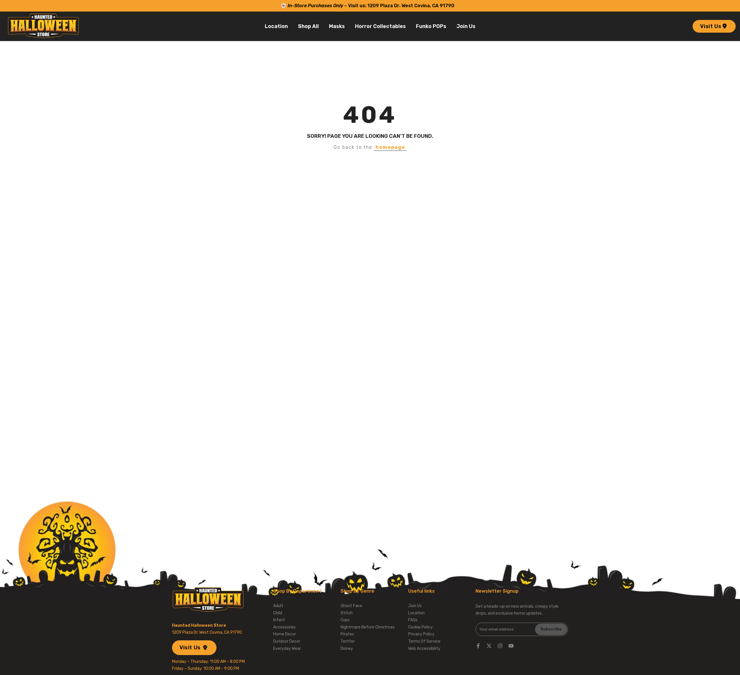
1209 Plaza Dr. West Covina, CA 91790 (207, 632)
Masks (337, 26)
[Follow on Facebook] (478, 645)
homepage (390, 147)
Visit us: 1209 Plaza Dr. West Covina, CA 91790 (402, 5)
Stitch (347, 613)
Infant (279, 619)
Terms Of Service (424, 641)
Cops (345, 619)
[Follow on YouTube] (511, 645)
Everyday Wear (287, 648)
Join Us (466, 26)
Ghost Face (351, 605)
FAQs (412, 619)
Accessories (284, 627)
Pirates (347, 634)
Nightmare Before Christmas (368, 627)
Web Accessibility (424, 648)
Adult (278, 605)
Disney (347, 648)
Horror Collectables (380, 26)
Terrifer (348, 641)
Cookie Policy (420, 627)
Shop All (308, 26)
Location (276, 26)
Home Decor (284, 634)
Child (277, 613)
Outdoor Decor (286, 641)
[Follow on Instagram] (500, 645)
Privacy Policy (421, 634)
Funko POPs (431, 26)
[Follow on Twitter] (489, 645)
